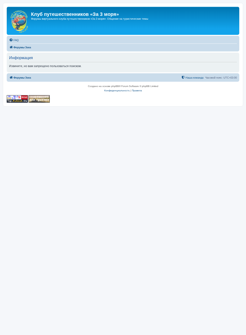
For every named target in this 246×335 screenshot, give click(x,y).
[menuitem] (14, 40)
